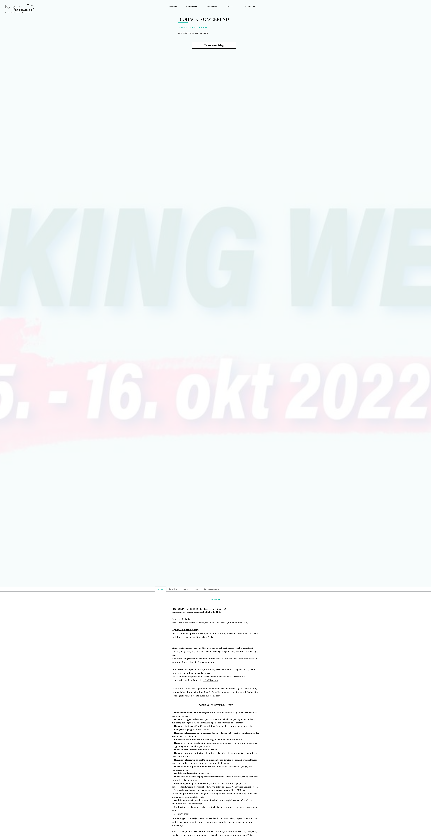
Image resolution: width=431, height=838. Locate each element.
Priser (197, 589)
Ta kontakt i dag (214, 45)
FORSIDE (173, 6)
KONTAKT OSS (249, 6)
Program (186, 589)
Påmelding (173, 589)
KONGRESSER (191, 6)
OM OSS (230, 6)
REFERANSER (212, 6)
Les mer (161, 589)
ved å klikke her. (210, 680)
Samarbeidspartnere (211, 589)
